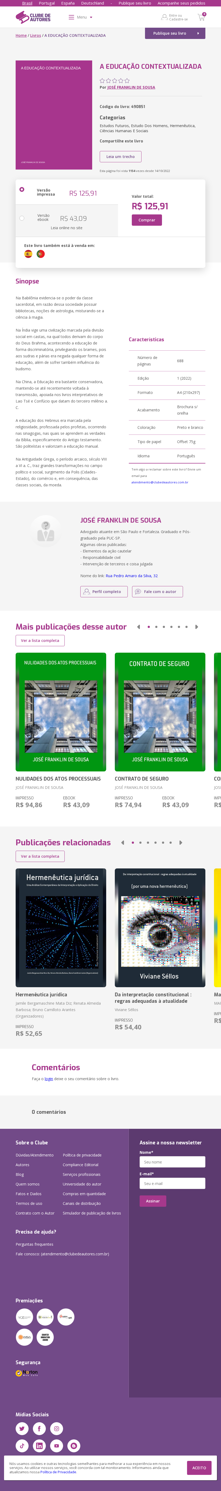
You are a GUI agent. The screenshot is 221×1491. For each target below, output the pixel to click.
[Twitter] (22, 1428)
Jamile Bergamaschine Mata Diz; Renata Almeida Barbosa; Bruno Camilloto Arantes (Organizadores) (58, 1010)
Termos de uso (29, 1203)
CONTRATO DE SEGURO (142, 779)
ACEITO (199, 1467)
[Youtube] (56, 1445)
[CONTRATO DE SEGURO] (160, 712)
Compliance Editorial (80, 1164)
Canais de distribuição (82, 1203)
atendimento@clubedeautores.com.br (160, 482)
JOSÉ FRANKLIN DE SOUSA (131, 87)
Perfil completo (106, 591)
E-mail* (147, 1174)
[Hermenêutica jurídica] (61, 927)
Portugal (47, 3)
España (68, 3)
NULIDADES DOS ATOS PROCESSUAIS (58, 779)
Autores (22, 1164)
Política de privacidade (82, 1155)
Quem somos (28, 1184)
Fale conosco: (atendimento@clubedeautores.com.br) (62, 1253)
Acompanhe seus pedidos (181, 3)
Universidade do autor (82, 1184)
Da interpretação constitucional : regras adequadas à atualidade (153, 997)
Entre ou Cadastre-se (178, 17)
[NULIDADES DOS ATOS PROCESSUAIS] (61, 712)
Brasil (27, 3)
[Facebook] (39, 1428)
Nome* (146, 1152)
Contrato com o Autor (35, 1213)
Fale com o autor (160, 591)
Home (21, 35)
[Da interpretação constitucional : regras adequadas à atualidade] (160, 927)
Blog (20, 1174)
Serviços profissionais (82, 1174)
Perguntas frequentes (34, 1244)
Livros (35, 35)
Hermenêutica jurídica (41, 994)
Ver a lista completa (40, 640)
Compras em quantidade (84, 1193)
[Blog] (73, 1445)
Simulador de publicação (92, 1213)
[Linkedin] (39, 1445)
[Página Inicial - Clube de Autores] (33, 18)
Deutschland (92, 3)
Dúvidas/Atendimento (35, 1155)
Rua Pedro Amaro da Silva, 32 (132, 575)
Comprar (147, 219)
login (49, 1078)
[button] (138, 626)
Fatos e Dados (29, 1193)
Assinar (153, 1200)
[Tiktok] (22, 1445)
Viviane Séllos (126, 1009)
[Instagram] (56, 1428)
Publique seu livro (135, 3)
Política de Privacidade (58, 1472)
